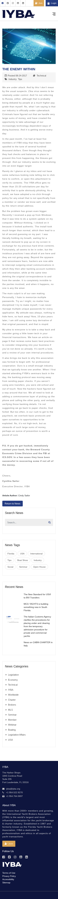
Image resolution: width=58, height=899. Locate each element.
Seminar (23, 567)
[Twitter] (7, 3)
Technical (41, 75)
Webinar (12, 724)
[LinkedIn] (23, 3)
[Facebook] (2, 3)
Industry (13, 79)
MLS (10, 709)
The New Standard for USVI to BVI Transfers (37, 596)
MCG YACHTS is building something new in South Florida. (36, 607)
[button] (6, 46)
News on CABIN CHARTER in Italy (38, 644)
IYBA (10, 689)
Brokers (12, 704)
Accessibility (8, 879)
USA (22, 553)
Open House (39, 567)
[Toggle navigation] (54, 14)
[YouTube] (17, 3)
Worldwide (13, 694)
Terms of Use (8, 873)
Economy (13, 679)
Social (10, 567)
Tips (20, 79)
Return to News (12, 503)
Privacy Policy (9, 876)
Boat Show (22, 560)
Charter (12, 699)
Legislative (13, 674)
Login (53, 3)
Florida (10, 553)
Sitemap (6, 882)
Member (12, 719)
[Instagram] (12, 3)
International (36, 553)
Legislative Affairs (17, 734)
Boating (12, 729)
